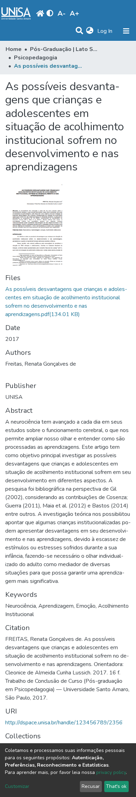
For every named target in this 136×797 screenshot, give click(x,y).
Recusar (91, 786)
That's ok (116, 786)
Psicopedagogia (35, 57)
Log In (105, 31)
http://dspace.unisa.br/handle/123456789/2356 (64, 722)
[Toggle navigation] (126, 31)
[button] (90, 31)
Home (14, 49)
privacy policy (111, 772)
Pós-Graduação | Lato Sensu (65, 49)
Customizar (17, 786)
